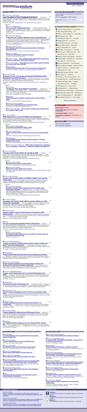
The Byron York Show (57, 343)
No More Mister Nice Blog (25, 101)
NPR (20, 46)
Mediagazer (53, 396)
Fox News (14, 51)
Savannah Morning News (69, 376)
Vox (13, 106)
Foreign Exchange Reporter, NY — (68, 29)
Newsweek (57, 360)
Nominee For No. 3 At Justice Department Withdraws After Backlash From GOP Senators (25, 77)
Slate (24, 128)
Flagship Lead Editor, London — (67, 81)
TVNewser (75, 384)
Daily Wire (26, 22)
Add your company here (70, 100)
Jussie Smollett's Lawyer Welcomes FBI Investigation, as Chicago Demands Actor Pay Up (25, 140)
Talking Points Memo (17, 142)
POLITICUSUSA (30, 42)
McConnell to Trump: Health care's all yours (19, 168)
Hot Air (29, 128)
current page (63, 17)
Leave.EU (14, 237)
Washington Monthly (17, 170)
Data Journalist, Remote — (67, 45)
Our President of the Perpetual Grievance (20, 17)
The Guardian (23, 218)
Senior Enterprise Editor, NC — (68, 97)
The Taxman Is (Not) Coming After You (16, 284)
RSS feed (67, 123)
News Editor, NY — (66, 61)
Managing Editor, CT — (67, 88)
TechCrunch (74, 356)
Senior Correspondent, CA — (66, 47)
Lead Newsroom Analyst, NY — (67, 38)
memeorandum (60, 107)
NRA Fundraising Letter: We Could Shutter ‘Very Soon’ (19, 356)
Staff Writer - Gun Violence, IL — (68, 49)
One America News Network (16, 229)
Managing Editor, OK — (66, 40)
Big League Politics (17, 128)
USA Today (15, 69)
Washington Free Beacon (52, 385)
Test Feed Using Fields (18, 33)
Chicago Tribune (17, 131)
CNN (10, 158)
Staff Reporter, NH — (65, 54)
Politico (15, 53)
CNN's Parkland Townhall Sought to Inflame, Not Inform (62, 335)
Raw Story (11, 22)
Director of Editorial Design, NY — (69, 95)
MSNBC (29, 94)
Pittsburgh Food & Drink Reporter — (70, 90)
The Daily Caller (30, 348)
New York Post (35, 158)
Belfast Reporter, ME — (64, 36)
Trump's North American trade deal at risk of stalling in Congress (25, 254)
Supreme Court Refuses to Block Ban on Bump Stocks (62, 369)
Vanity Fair (15, 56)
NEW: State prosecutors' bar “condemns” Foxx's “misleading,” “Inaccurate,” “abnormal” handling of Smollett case (28, 145)
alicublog (62, 365)
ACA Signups (16, 207)
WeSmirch (52, 400)
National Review (16, 94)
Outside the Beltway (30, 229)
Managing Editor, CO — (68, 79)
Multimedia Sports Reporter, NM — (69, 92)
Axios (13, 290)
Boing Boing (68, 365)
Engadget (66, 356)
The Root (20, 135)
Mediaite (16, 58)
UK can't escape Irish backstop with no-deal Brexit (21, 223)
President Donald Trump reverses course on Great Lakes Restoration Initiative (25, 188)
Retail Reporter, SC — (66, 86)
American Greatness (36, 22)
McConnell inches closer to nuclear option (18, 163)
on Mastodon (68, 125)
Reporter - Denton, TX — (68, 67)
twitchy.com (80, 348)
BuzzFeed (18, 232)
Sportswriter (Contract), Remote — (67, 72)
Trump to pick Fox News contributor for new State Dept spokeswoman (62, 382)
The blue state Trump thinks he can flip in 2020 (20, 153)
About (73, 5)
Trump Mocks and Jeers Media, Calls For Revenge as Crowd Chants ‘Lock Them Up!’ (27, 63)
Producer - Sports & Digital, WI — (69, 34)
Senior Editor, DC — (65, 74)
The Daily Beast (11, 138)
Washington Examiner (16, 271)
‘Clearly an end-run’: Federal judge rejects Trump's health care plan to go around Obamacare (25, 244)
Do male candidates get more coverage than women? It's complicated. (22, 303)
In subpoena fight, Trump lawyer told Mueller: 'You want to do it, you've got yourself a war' (64, 340)
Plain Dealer (18, 186)
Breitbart (17, 106)
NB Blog (12, 365)
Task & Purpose (15, 262)
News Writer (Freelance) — (68, 63)
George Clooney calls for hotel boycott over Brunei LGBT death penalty (23, 213)
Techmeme (52, 392)
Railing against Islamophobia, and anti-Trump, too (17, 352)
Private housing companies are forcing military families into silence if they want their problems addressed (23, 264)
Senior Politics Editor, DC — (67, 43)
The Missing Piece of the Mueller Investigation (21, 89)
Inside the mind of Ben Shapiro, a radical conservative (62, 347)
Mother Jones (17, 26)
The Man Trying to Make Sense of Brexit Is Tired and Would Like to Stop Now (20, 369)
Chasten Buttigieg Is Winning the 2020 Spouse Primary (21, 312)
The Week (37, 42)
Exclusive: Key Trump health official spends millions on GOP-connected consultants (25, 202)
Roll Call (28, 158)
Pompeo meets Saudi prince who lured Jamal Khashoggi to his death (24, 273)
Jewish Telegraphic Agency (64, 348)
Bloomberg (34, 69)
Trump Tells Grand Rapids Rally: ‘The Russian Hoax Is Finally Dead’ (26, 68)
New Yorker (16, 15)
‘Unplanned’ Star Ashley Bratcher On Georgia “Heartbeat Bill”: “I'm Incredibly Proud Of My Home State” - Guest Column (21, 361)
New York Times (11, 66)
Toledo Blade (36, 195)
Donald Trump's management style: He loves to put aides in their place (25, 292)
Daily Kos (33, 207)
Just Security (22, 69)
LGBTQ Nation (55, 365)
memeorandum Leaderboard (63, 115)
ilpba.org (13, 115)
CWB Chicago (21, 144)
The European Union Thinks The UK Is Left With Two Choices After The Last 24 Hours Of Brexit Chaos (27, 234)
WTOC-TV (60, 376)
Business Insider (58, 352)
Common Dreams (25, 165)
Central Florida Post (24, 363)
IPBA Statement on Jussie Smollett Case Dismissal (22, 117)
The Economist (51, 345)
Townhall (16, 363)
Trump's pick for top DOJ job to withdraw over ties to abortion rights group (27, 109)
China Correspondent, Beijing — (66, 31)
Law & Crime (9, 44)
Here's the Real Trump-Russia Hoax (18, 28)
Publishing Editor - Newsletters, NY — (69, 58)
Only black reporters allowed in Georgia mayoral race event (63, 374)
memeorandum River (61, 109)
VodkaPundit (11, 171)
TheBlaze (54, 376)
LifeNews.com (19, 365)
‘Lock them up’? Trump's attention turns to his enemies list (26, 37)
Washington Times (16, 351)
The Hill (25, 170)
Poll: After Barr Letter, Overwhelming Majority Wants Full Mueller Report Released (25, 48)
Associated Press (44, 142)
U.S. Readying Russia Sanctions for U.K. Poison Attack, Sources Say (24, 323)
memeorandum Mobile (62, 113)
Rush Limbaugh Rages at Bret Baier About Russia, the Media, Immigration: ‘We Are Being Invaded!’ (27, 59)
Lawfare (23, 94)
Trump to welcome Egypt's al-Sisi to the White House (18, 341)
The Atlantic (18, 44)
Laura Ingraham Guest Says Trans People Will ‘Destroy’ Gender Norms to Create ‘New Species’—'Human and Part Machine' (64, 362)
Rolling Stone (18, 195)
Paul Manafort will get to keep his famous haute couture (19, 347)
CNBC (49, 170)
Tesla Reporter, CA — (64, 70)
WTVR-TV (60, 370)
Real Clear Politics (59, 334)
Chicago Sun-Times (28, 142)
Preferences (80, 5)
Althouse (17, 122)
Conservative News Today (26, 122)
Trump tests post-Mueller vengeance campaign (20, 54)
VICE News (55, 356)
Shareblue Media (19, 22)
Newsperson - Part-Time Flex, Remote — (68, 77)
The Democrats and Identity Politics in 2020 (19, 127)
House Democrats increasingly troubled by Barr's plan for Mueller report (25, 98)
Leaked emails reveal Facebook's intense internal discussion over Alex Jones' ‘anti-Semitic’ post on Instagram (64, 354)
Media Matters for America (18, 42)
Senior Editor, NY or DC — (67, 83)
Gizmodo (61, 356)
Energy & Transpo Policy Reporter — (69, 56)
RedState (41, 69)
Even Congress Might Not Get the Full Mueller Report (22, 104)
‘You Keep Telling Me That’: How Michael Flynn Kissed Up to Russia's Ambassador (21, 336)
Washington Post (45, 42)
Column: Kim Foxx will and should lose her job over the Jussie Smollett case (27, 133)
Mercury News (12, 317)
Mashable (21, 317)
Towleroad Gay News (28, 135)
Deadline (16, 218)
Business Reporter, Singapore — (69, 65)
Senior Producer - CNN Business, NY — (68, 52)
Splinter (34, 165)
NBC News (18, 35)
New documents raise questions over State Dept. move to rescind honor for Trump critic (20, 375)
